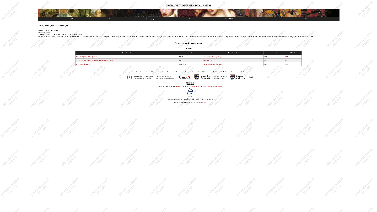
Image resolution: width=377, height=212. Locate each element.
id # (292, 53)
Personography (151, 19)
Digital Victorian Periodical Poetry (188, 5)
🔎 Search (73, 19)
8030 (286, 57)
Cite (306, 19)
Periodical (232, 53)
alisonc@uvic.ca (201, 102)
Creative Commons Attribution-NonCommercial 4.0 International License (199, 86)
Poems (111, 19)
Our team (269, 19)
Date (189, 53)
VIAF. (80, 34)
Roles (274, 53)
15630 (287, 60)
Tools (190, 19)
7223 (286, 64)
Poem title (126, 53)
